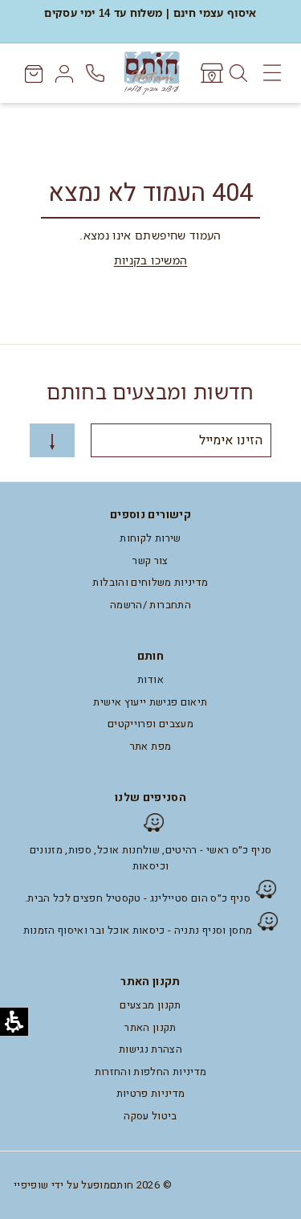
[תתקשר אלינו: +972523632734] (96, 73)
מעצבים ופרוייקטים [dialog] (150, 723)
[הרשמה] (52, 440)
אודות (150, 679)
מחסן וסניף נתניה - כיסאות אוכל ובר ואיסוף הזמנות (138, 930)
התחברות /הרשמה (150, 604)
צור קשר (150, 560)
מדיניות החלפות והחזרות (151, 1071)
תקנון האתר (150, 1027)
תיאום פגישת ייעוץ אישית (150, 702)
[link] (211, 73)
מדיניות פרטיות (150, 1093)
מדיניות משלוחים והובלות (150, 582)
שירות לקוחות (150, 538)
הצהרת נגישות (150, 1049)
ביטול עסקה (150, 1115)
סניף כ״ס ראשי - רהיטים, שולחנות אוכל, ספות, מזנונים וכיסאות (151, 857)
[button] (265, 921)
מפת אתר (150, 746)
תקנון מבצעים (150, 1004)
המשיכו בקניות (151, 260)
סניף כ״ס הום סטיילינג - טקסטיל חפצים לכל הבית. (137, 898)
